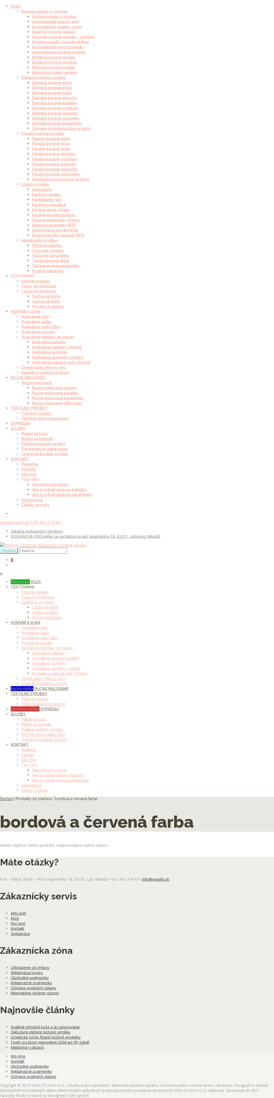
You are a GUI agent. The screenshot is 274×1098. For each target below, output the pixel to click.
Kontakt (28, 469)
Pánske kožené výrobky (42, 133)
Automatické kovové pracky (58, 47)
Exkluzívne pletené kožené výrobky (40, 1032)
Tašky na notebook (38, 286)
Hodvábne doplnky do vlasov (47, 337)
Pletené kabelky (47, 245)
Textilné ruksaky (36, 413)
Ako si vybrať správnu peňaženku (62, 495)
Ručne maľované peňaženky (58, 398)
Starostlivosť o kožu (50, 484)
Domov (6, 799)
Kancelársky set (46, 200)
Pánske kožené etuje (51, 144)
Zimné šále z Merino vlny (43, 367)
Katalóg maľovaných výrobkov (37, 531)
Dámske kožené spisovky (55, 113)
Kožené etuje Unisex (51, 210)
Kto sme (28, 474)
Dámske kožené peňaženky (57, 123)
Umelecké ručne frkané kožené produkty (46, 1037)
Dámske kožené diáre (52, 83)
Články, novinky (35, 505)
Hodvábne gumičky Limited (57, 357)
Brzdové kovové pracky (53, 57)
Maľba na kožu (34, 433)
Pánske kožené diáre (51, 139)
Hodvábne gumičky (50, 352)
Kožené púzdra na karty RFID (58, 235)
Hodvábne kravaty (38, 332)
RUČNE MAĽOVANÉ (28, 378)
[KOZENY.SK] (43, 545)
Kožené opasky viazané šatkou (60, 42)
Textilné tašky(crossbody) (45, 418)
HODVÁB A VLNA (25, 311)
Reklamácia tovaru (27, 972)
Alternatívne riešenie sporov (35, 992)
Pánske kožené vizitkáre (54, 159)
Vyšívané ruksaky (48, 250)
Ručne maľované (36, 383)
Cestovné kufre (46, 296)
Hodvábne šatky (36, 322)
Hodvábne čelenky (49, 342)
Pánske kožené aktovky (53, 154)
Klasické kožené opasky (54, 32)
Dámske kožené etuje (52, 88)
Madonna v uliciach (27, 1047)
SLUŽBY (18, 428)
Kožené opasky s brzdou (54, 16)
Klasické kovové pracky (53, 67)
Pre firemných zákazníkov (44, 449)
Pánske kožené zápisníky (55, 169)
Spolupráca (32, 500)
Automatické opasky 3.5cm (57, 27)
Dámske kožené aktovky (54, 98)
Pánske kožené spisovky (54, 164)
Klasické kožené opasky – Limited (63, 37)
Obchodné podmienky (30, 977)
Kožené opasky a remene (44, 11)
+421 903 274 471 (45, 522)
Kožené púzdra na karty (53, 215)
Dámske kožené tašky (52, 93)
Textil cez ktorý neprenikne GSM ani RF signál (50, 1042)
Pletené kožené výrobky (43, 444)
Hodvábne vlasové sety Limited (61, 362)
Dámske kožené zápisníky (55, 118)
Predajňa (29, 464)
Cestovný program (38, 291)
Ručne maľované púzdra (54, 388)
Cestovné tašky (46, 301)
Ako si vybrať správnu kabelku (59, 489)
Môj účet (18, 913)
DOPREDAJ (20, 423)
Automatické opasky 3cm (55, 22)
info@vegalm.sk (155, 879)
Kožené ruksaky (46, 194)
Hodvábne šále (35, 317)
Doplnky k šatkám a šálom (45, 372)
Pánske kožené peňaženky (56, 174)
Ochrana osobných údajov (33, 987)
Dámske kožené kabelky (54, 103)
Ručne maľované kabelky (55, 393)
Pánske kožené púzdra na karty (60, 179)
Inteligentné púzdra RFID (55, 230)
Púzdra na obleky (48, 306)
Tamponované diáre (50, 261)
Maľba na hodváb (37, 439)
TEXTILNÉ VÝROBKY (29, 408)
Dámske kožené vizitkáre (55, 108)
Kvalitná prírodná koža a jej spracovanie (45, 1026)
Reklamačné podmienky (31, 982)
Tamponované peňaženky (56, 266)
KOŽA (16, 6)
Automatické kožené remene (58, 52)
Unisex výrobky (35, 184)
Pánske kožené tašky (51, 149)
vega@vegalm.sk (15, 522)
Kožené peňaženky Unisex (56, 220)
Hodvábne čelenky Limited (56, 347)
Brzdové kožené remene (54, 62)
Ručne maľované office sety (57, 403)
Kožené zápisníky (48, 271)
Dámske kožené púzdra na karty (61, 128)
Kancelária (42, 189)
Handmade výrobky (39, 240)
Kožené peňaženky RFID (54, 225)
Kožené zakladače (49, 205)
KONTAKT (20, 459)
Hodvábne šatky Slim (40, 327)
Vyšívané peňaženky (51, 255)
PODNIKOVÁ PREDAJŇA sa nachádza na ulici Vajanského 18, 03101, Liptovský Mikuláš (85, 536)
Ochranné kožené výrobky (45, 454)
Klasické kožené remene (54, 72)
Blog (15, 918)
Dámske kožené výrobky (43, 77)
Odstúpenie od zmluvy (30, 967)
